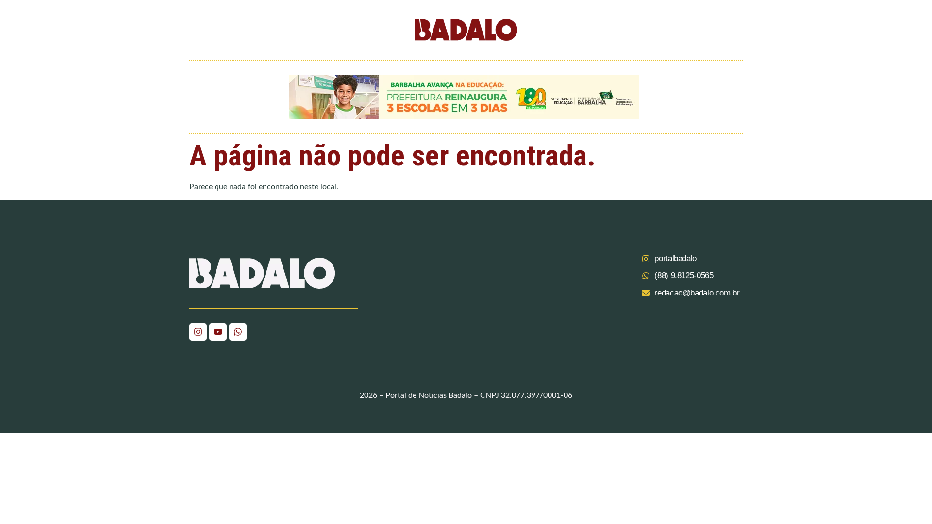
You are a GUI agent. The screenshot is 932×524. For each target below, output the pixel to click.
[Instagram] (198, 332)
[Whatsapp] (238, 332)
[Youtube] (218, 332)
